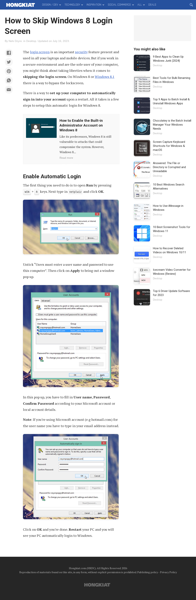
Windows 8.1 (104, 76)
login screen (40, 52)
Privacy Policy (168, 572)
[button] (9, 53)
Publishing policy (147, 572)
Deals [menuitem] (152, 5)
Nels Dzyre (15, 41)
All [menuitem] (139, 5)
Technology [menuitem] (72, 5)
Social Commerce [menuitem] (119, 5)
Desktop (31, 41)
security (81, 52)
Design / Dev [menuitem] (50, 5)
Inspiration (94, 5)
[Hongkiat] (20, 5)
